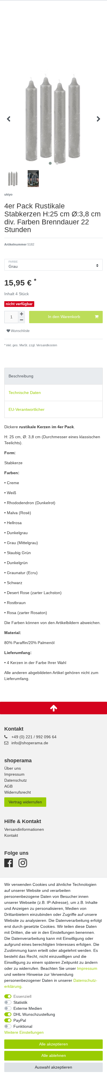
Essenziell (22, 996)
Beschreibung (21, 376)
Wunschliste (20, 331)
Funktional (22, 1026)
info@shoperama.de (29, 743)
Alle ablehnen (53, 1055)
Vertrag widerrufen (25, 802)
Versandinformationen (24, 829)
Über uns (12, 768)
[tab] (53, 376)
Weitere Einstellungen (24, 1032)
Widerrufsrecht (17, 792)
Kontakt (11, 835)
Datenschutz (15, 780)
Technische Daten (25, 392)
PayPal (19, 1020)
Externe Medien (27, 1008)
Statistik (20, 1002)
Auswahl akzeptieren (53, 1067)
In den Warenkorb (64, 316)
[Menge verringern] (21, 320)
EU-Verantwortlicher (27, 409)
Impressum (14, 774)
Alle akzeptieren (53, 1044)
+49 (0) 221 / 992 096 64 (33, 737)
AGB (8, 786)
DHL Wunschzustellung (34, 1014)
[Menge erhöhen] (21, 314)
